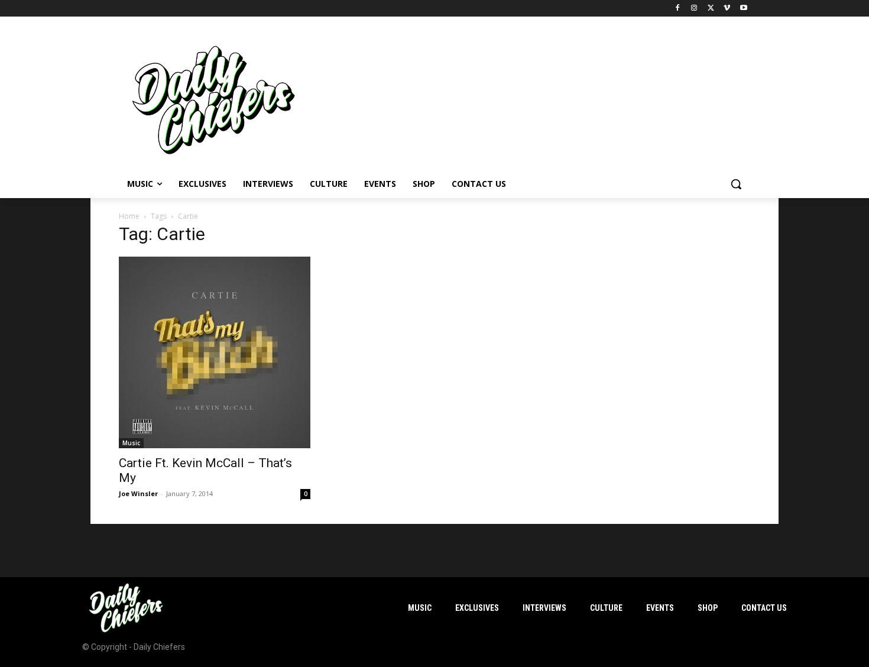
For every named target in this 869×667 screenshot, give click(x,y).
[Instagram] (694, 8)
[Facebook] (678, 8)
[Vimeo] (727, 8)
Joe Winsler (138, 493)
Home (129, 216)
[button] (736, 184)
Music (131, 443)
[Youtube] (743, 8)
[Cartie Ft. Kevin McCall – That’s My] (214, 352)
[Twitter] (711, 8)
